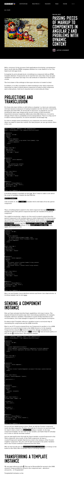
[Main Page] (9, 4)
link (31, 193)
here (25, 295)
